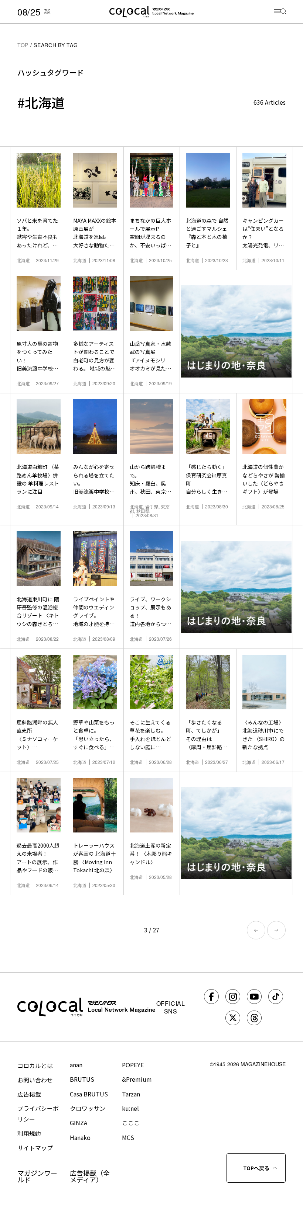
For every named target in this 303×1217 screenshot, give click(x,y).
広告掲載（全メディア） (90, 1176)
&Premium (137, 1079)
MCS (128, 1137)
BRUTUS (82, 1079)
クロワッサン (87, 1108)
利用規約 (29, 1133)
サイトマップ (35, 1147)
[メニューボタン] (280, 12)
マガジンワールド (37, 1176)
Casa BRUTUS (89, 1093)
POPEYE (133, 1064)
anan (76, 1064)
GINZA (78, 1122)
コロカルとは (35, 1065)
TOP (22, 45)
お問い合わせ (35, 1079)
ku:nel (130, 1108)
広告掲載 (29, 1094)
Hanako (80, 1137)
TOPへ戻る (256, 1168)
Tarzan (131, 1093)
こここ (131, 1122)
